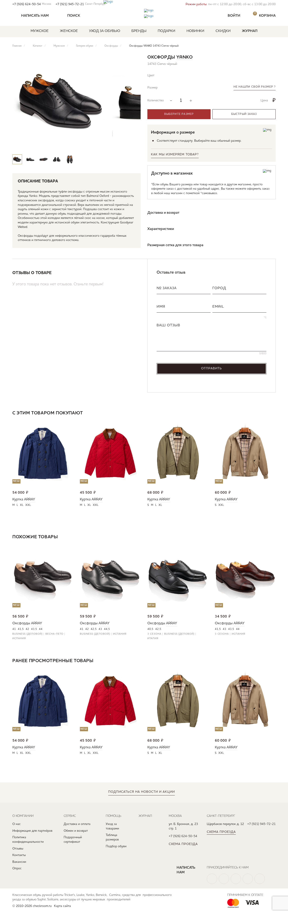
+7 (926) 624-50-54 (31, 4)
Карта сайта (62, 906)
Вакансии (19, 861)
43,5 (34, 629)
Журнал (249, 31)
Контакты (19, 855)
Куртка (17, 499)
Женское (69, 31)
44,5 (107, 629)
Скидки (223, 31)
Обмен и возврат (76, 830)
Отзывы (17, 848)
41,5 (21, 629)
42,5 (94, 629)
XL (22, 505)
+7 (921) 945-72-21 (81, 4)
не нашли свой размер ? (255, 87)
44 (41, 629)
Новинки (195, 31)
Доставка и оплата (77, 824)
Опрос (17, 868)
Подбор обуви (116, 846)
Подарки (166, 31)
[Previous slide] (120, 146)
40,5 (150, 629)
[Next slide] (133, 146)
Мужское (40, 31)
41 (14, 629)
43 (100, 629)
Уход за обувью (104, 31)
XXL (28, 505)
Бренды (138, 31)
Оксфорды (21, 623)
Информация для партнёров (32, 830)
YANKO (184, 57)
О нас (16, 824)
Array (29, 499)
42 (27, 629)
